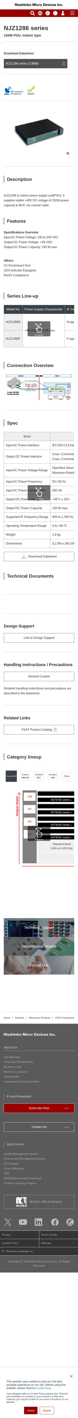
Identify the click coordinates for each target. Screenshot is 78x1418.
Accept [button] (30, 1410)
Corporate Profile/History (18, 1061)
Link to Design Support (39, 637)
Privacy (6, 1234)
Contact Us (39, 1127)
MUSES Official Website (45, 1201)
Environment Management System (24, 1158)
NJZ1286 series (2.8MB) (22, 63)
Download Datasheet (42, 556)
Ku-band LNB (53, 776)
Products (19, 1018)
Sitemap (46, 1242)
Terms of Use (49, 1234)
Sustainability (12, 1076)
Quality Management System (21, 1153)
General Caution (39, 676)
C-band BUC (11, 776)
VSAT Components (65, 1018)
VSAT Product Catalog (36, 729)
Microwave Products (39, 1018)
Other (66, 776)
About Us (10, 1047)
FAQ (6, 1173)
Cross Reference (14, 1168)
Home (7, 1018)
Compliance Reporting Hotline (22, 1081)
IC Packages (11, 1163)
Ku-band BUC (39, 776)
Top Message (12, 1057)
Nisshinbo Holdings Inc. (20, 1251)
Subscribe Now (39, 1108)
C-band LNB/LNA (25, 776)
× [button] (70, 1375)
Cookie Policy (44, 1388)
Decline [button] (47, 1410)
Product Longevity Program (20, 1183)
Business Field (12, 1066)
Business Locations (15, 1071)
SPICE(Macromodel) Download (22, 1178)
